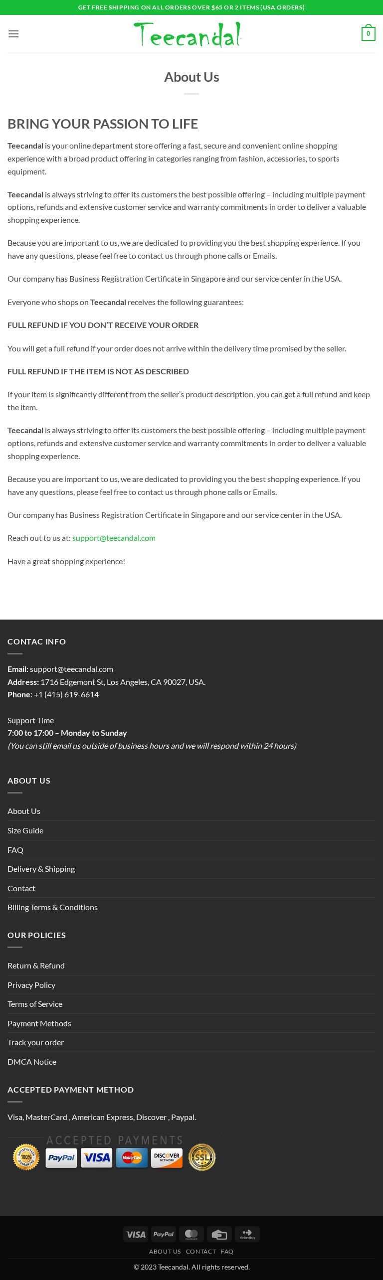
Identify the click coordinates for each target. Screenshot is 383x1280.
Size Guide (25, 830)
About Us (23, 810)
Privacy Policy (31, 984)
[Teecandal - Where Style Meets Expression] (192, 34)
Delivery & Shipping (41, 868)
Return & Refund (36, 965)
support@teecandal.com (114, 537)
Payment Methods (39, 1023)
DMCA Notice (31, 1061)
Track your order (35, 1042)
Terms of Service (34, 1003)
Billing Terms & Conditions (52, 907)
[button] (13, 33)
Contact (21, 888)
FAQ (15, 849)
